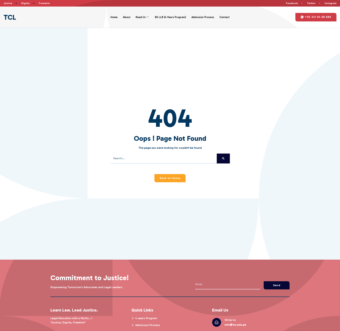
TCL (10, 17)
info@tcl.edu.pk (235, 324)
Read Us (141, 17)
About (126, 17)
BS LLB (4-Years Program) (170, 17)
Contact (224, 17)
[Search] (223, 158)
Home (114, 17)
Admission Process (202, 17)
